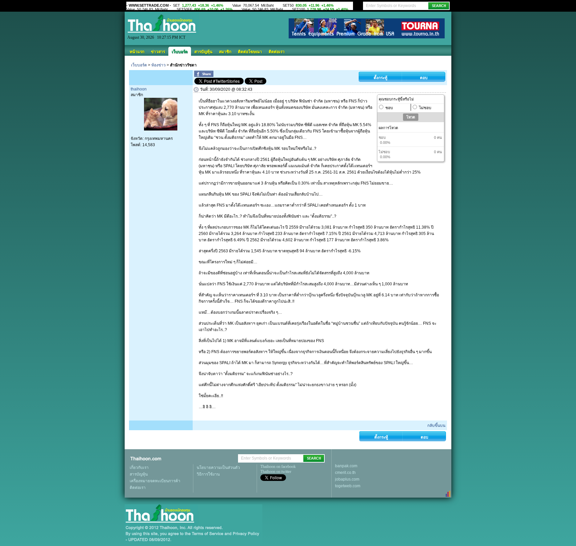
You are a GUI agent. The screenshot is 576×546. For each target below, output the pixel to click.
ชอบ (389, 107)
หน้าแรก (137, 51)
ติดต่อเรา (277, 51)
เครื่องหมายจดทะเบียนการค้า (155, 481)
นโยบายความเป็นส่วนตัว (218, 467)
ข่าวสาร (158, 51)
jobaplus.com (347, 479)
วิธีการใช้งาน (208, 474)
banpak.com (346, 466)
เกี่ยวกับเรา (139, 467)
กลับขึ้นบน (436, 425)
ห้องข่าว (158, 65)
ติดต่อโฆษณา (250, 51)
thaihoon (139, 89)
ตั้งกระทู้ (380, 77)
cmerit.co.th (345, 472)
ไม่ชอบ (425, 107)
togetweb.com (347, 486)
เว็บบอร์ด (180, 51)
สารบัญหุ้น (203, 51)
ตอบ (424, 77)
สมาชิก (225, 51)
